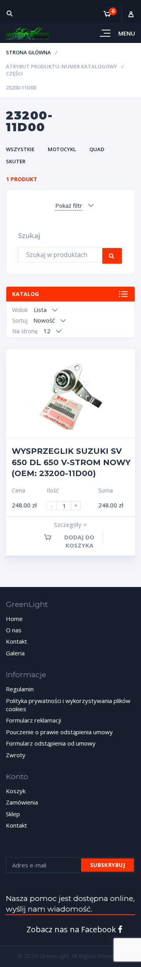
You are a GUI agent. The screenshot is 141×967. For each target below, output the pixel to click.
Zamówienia (22, 802)
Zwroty (15, 755)
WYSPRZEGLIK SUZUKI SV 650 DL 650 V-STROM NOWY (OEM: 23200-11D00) (71, 462)
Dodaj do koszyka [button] (79, 541)
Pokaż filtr (68, 205)
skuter (15, 161)
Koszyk (15, 791)
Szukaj (112, 256)
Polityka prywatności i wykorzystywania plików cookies (68, 705)
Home (14, 619)
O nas (14, 630)
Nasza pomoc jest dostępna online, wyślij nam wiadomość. (70, 903)
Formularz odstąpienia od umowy (51, 743)
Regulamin (20, 689)
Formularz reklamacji (33, 720)
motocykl (62, 149)
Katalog (25, 294)
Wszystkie (20, 149)
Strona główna (28, 52)
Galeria (15, 653)
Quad (96, 149)
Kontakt (16, 641)
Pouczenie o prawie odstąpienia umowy (59, 732)
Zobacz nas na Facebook (72, 929)
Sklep (13, 814)
